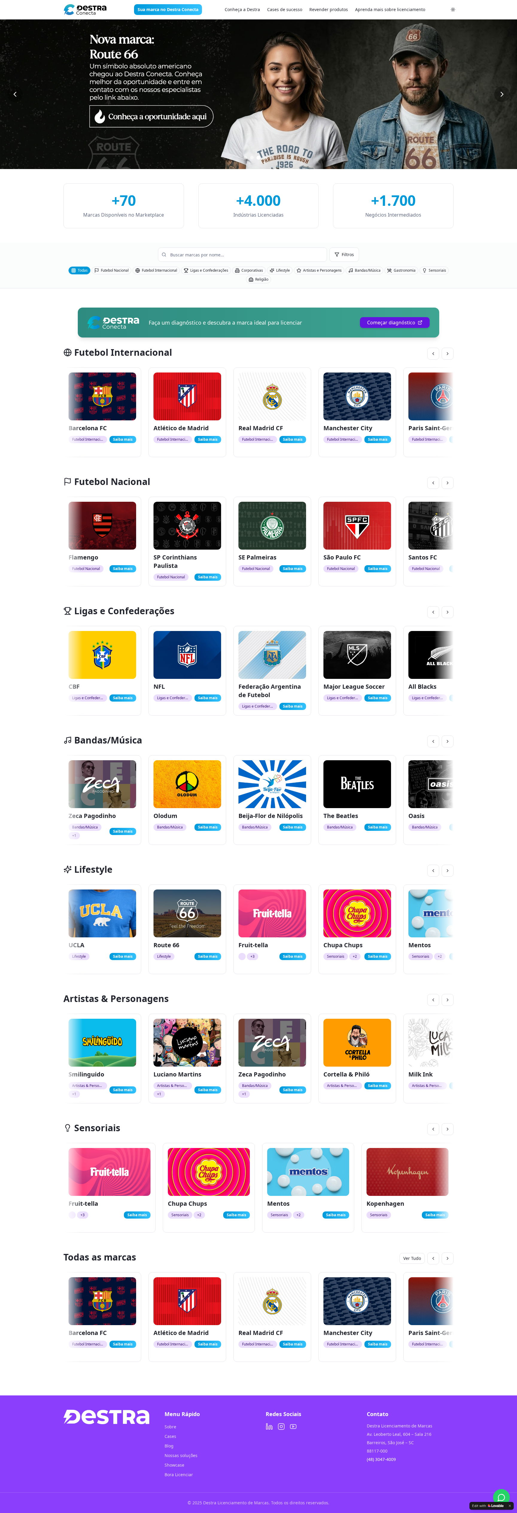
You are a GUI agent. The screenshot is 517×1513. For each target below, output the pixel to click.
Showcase (174, 1465)
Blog (169, 1446)
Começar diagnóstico (391, 322)
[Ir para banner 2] (252, 157)
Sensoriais (437, 270)
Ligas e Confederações (209, 270)
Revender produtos (328, 9)
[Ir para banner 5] (271, 157)
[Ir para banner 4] (265, 157)
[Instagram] (281, 1426)
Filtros (348, 254)
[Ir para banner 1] (245, 157)
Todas (83, 270)
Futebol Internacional (159, 270)
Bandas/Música (368, 270)
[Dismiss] (509, 1505)
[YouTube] (293, 1426)
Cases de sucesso (284, 9)
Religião (261, 279)
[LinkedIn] (269, 1426)
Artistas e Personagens (322, 270)
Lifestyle (283, 270)
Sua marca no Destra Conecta (168, 9)
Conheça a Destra (242, 9)
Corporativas (252, 270)
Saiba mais (123, 439)
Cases (170, 1436)
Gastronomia (405, 270)
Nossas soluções (181, 1455)
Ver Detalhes (107, 401)
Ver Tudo (412, 1258)
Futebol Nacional (115, 270)
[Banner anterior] (15, 94)
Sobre (170, 1427)
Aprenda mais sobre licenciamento (390, 9)
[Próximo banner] (502, 94)
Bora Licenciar (179, 1474)
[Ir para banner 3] (258, 157)
